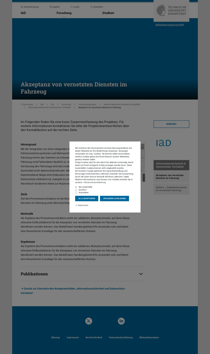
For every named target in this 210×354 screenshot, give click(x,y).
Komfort (82, 190)
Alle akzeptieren (86, 199)
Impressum (83, 205)
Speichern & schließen (114, 199)
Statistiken (84, 192)
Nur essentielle (85, 187)
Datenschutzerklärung (95, 182)
